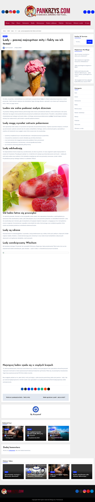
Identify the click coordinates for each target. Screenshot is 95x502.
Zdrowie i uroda (78, 23)
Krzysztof (10, 47)
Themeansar (59, 499)
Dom (13, 23)
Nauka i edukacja (51, 23)
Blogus (52, 499)
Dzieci (18, 23)
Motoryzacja (40, 23)
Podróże (61, 23)
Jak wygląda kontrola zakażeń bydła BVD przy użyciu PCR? (35, 433)
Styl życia (68, 23)
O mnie (87, 23)
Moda (32, 23)
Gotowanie (25, 23)
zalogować (12, 450)
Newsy (8, 23)
